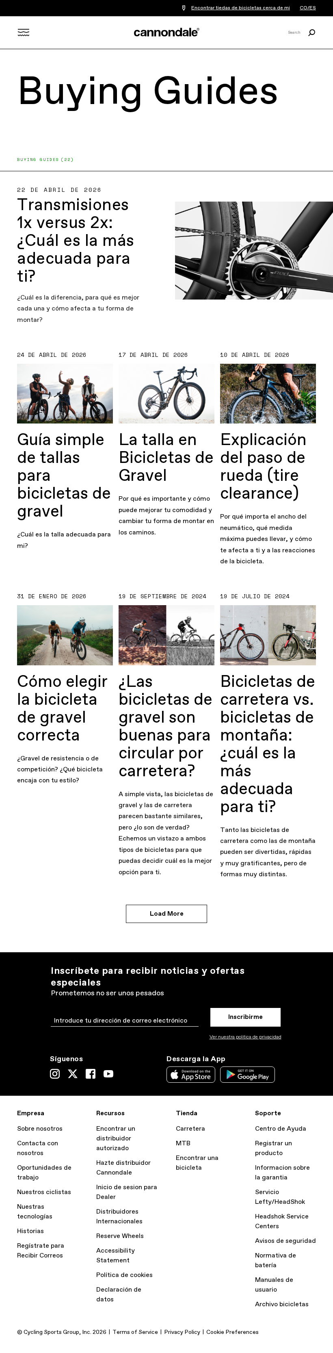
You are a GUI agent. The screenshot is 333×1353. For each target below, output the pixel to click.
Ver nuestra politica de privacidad (245, 1037)
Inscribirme (245, 1017)
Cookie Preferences (232, 1332)
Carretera (190, 1129)
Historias (30, 1231)
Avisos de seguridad (285, 1241)
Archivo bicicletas (282, 1304)
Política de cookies (124, 1275)
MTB (183, 1143)
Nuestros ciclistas (44, 1192)
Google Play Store (247, 1074)
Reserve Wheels (120, 1236)
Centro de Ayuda (280, 1129)
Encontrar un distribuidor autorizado (115, 1139)
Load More (167, 914)
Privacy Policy (182, 1332)
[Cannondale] (166, 32)
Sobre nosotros (40, 1129)
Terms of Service (135, 1332)
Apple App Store (190, 1074)
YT (108, 1074)
